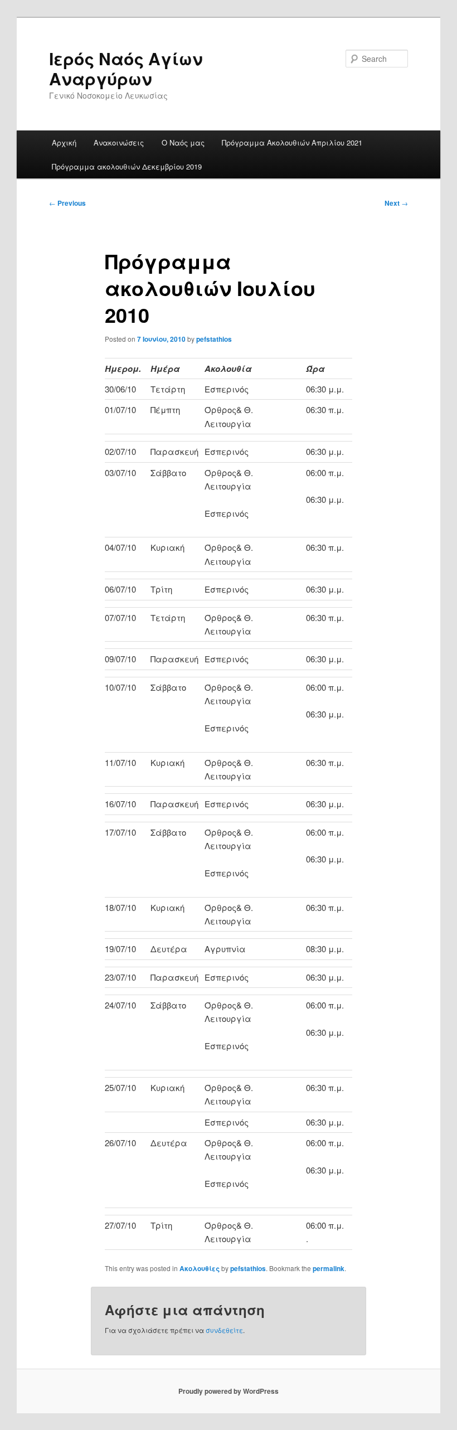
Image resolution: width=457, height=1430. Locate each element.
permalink (328, 1268)
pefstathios (214, 339)
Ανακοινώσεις (119, 142)
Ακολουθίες (199, 1268)
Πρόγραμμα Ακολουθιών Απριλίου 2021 (292, 142)
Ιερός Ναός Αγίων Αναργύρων (126, 68)
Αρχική (64, 142)
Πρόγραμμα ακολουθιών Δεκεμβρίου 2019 (127, 166)
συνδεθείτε (224, 1330)
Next (396, 203)
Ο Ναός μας (183, 142)
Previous (67, 203)
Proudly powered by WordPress (228, 1391)
